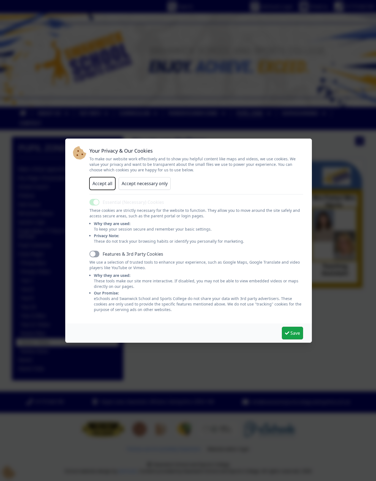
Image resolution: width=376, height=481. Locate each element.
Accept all (102, 183)
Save (294, 333)
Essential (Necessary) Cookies (133, 202)
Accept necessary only (145, 183)
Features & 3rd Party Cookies (133, 254)
